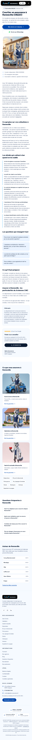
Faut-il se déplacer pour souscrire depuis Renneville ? (16, 509)
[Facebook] (3, 610)
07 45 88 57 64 (17, 345)
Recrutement (5, 661)
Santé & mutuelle (6, 623)
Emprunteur (7, 478)
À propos (4, 651)
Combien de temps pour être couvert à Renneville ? (15, 524)
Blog (3, 656)
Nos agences (5, 654)
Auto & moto (5, 618)
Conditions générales (7, 678)
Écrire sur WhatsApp (17, 32)
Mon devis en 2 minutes (15, 27)
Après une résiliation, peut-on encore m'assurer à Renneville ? (15, 517)
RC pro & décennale (18, 478)
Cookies (4, 676)
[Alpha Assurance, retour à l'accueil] (10, 3)
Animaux (21, 485)
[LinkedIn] (11, 610)
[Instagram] (7, 610)
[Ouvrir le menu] (28, 3)
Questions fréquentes (7, 659)
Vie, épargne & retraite (19, 481)
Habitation (4, 621)
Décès (5, 485)
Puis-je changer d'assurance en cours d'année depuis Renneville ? (14, 532)
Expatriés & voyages (9, 488)
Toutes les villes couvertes (9, 585)
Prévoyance (7, 481)
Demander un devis (9, 700)
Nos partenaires (6, 664)
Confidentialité (5, 673)
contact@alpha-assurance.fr (11, 693)
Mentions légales (6, 671)
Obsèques (12, 485)
